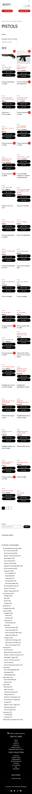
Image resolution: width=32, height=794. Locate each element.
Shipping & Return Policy (16, 749)
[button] (29, 1)
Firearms (8, 21)
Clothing (16, 763)
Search (4, 524)
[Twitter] (14, 791)
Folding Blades (16, 759)
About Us (16, 744)
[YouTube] (20, 791)
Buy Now (8, 75)
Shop (16, 742)
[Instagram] (17, 791)
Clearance (16, 756)
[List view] (5, 48)
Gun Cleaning (16, 765)
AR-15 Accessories (16, 761)
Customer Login (16, 778)
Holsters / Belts (16, 757)
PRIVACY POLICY (16, 747)
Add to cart (8, 72)
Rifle (16, 767)
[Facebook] (11, 791)
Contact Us (16, 745)
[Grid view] (3, 48)
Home (3, 21)
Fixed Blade (16, 769)
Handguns (14, 21)
